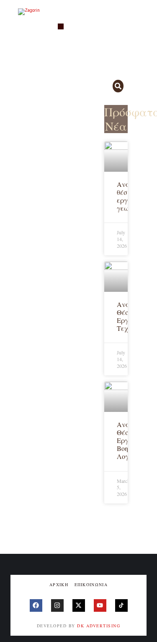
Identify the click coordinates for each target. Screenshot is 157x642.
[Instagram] (57, 605)
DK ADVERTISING (98, 626)
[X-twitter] (78, 605)
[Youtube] (100, 605)
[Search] (118, 86)
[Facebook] (36, 605)
